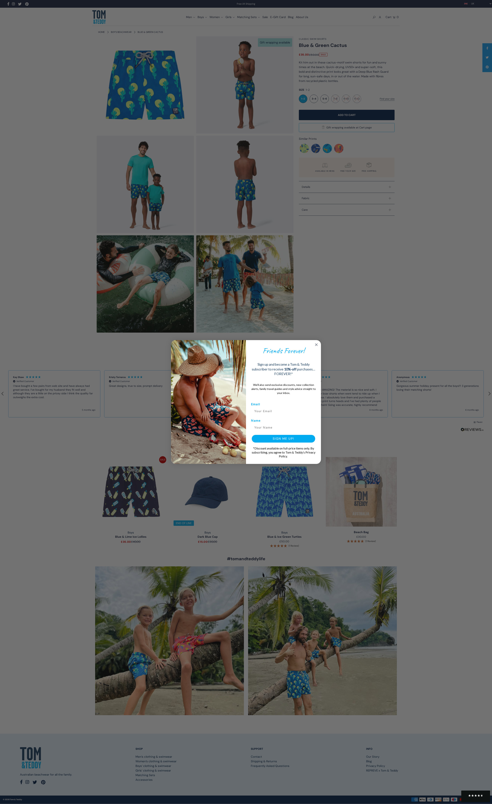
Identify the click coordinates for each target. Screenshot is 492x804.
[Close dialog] (316, 344)
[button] (475, 796)
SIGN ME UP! (283, 439)
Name (256, 420)
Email (255, 404)
